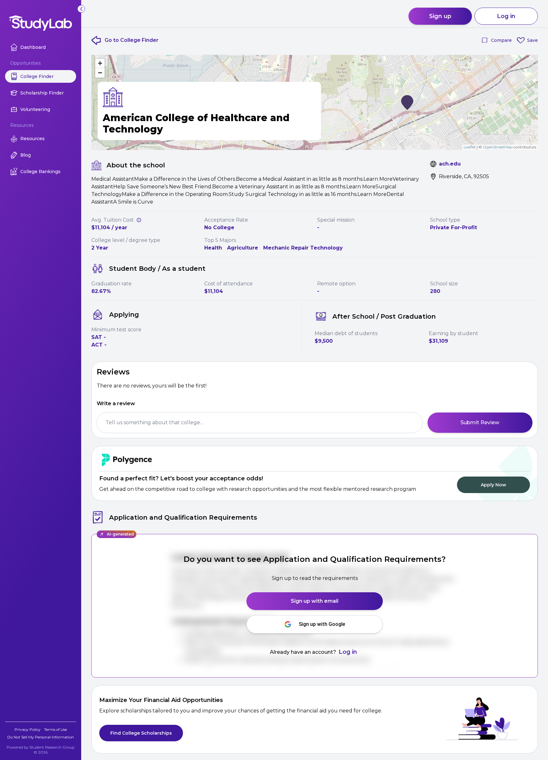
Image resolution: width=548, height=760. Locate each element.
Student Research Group (52, 747)
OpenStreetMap (497, 147)
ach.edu (450, 164)
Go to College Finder (132, 40)
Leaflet (470, 147)
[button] (407, 102)
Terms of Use (55, 729)
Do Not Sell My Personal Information (40, 737)
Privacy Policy (28, 729)
